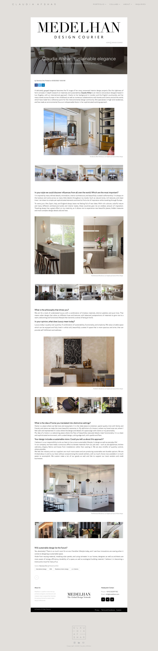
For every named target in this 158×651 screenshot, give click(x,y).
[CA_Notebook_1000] (34, 4)
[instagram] (75, 643)
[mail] (83, 643)
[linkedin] (79, 643)
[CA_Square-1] (79, 627)
